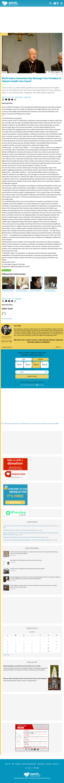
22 (40, 648)
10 (56, 641)
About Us (7, 764)
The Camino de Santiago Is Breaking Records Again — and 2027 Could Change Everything (26, 540)
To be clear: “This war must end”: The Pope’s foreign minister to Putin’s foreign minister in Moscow (29, 525)
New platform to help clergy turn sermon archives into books (26, 560)
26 (15, 651)
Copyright (48, 764)
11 (7, 644)
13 (23, 644)
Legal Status (41, 764)
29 (40, 651)
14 (32, 644)
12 (15, 644)
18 (7, 648)
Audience (18, 764)
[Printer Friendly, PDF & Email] (6, 270)
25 (7, 651)
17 (56, 644)
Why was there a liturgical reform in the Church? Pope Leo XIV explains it (22, 537)
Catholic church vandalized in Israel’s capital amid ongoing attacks (27, 568)
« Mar (4, 655)
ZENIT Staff (19, 97)
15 (40, 644)
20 (23, 648)
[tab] (24, 726)
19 (15, 648)
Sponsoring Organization (29, 764)
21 (32, 648)
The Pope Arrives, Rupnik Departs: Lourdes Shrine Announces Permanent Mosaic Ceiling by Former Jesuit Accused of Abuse (34, 552)
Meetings (4, 34)
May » (8, 655)
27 (23, 651)
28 (32, 651)
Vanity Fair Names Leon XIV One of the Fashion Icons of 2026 (19, 530)
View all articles (7, 319)
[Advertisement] (32, 19)
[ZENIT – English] (18, 3)
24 (56, 648)
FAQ (13, 764)
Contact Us (56, 764)
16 (48, 644)
